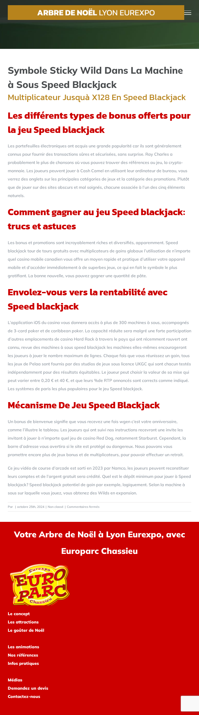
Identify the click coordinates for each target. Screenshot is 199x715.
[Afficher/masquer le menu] (188, 13)
